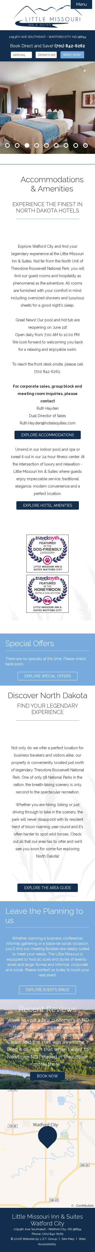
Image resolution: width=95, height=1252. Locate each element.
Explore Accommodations (47, 435)
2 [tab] (17, 145)
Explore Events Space (47, 990)
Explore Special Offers (48, 676)
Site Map (67, 1239)
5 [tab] (46, 145)
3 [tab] (27, 145)
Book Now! (72, 55)
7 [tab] (66, 145)
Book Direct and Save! (47, 45)
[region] (47, 1148)
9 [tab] (85, 145)
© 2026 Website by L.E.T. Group (34, 1239)
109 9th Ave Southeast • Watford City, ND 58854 (47, 37)
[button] (47, 1137)
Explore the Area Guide (47, 888)
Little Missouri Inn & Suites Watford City (47, 16)
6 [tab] (56, 145)
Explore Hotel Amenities (47, 505)
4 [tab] (36, 145)
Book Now (47, 1076)
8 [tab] (75, 145)
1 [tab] (7, 145)
